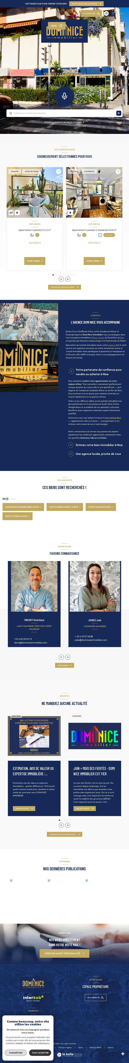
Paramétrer (15, 1052)
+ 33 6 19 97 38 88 (84, 636)
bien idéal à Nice (113, 417)
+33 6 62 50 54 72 (23, 639)
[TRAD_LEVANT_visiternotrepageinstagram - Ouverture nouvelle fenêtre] (106, 13)
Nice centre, (98, 337)
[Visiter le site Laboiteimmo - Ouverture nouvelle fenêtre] (69, 1055)
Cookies (111, 1048)
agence (111, 345)
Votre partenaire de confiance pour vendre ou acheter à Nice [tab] (99, 372)
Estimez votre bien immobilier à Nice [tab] (99, 445)
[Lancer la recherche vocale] (64, 95)
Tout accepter (40, 1052)
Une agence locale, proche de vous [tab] (98, 454)
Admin (80, 1047)
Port (122, 337)
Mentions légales (65, 1047)
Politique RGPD (95, 1047)
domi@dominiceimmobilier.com (30, 642)
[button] (67, 279)
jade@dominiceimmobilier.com (91, 640)
